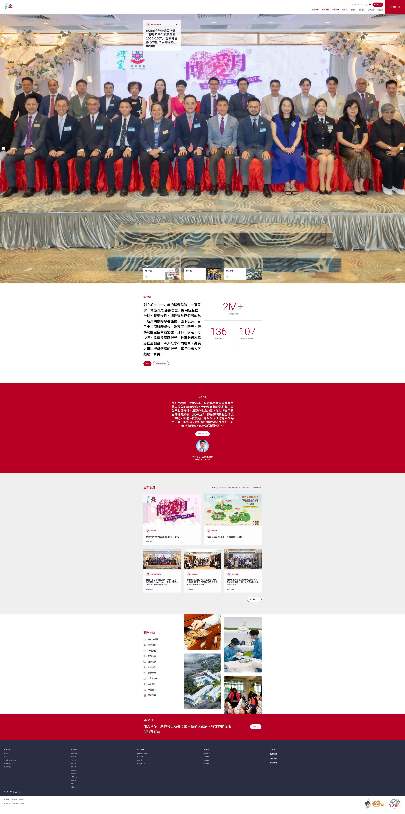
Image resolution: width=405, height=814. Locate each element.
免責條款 (14, 799)
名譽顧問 (206, 760)
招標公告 (273, 758)
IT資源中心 (153, 678)
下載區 (272, 749)
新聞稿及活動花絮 (234, 488)
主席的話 (6, 753)
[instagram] (366, 4)
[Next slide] (401, 148)
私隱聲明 (6, 799)
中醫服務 (152, 650)
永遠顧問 (206, 757)
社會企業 (152, 667)
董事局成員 (207, 753)
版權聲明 (21, 799)
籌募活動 (223, 488)
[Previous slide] (3, 148)
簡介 (5, 757)
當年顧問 (206, 763)
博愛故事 (152, 695)
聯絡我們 (273, 763)
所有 (213, 488)
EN (361, 4)
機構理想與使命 (8, 763)
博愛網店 (152, 684)
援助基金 (152, 673)
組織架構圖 (7, 767)
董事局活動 (246, 488)
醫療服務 (152, 645)
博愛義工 (152, 689)
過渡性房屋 (153, 639)
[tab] (143, 266)
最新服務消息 (257, 488)
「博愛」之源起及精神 (10, 760)
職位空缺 (273, 754)
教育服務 (152, 656)
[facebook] (370, 4)
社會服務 (152, 661)
